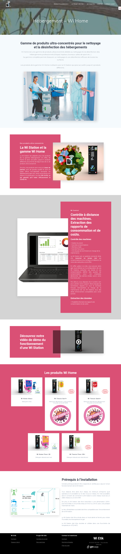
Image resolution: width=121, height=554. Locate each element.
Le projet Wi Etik (77, 4)
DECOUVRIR (26, 386)
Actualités (91, 4)
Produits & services (61, 4)
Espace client (110, 4)
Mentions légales (67, 542)
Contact (100, 4)
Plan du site (66, 545)
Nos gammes (40, 542)
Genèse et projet (41, 539)
